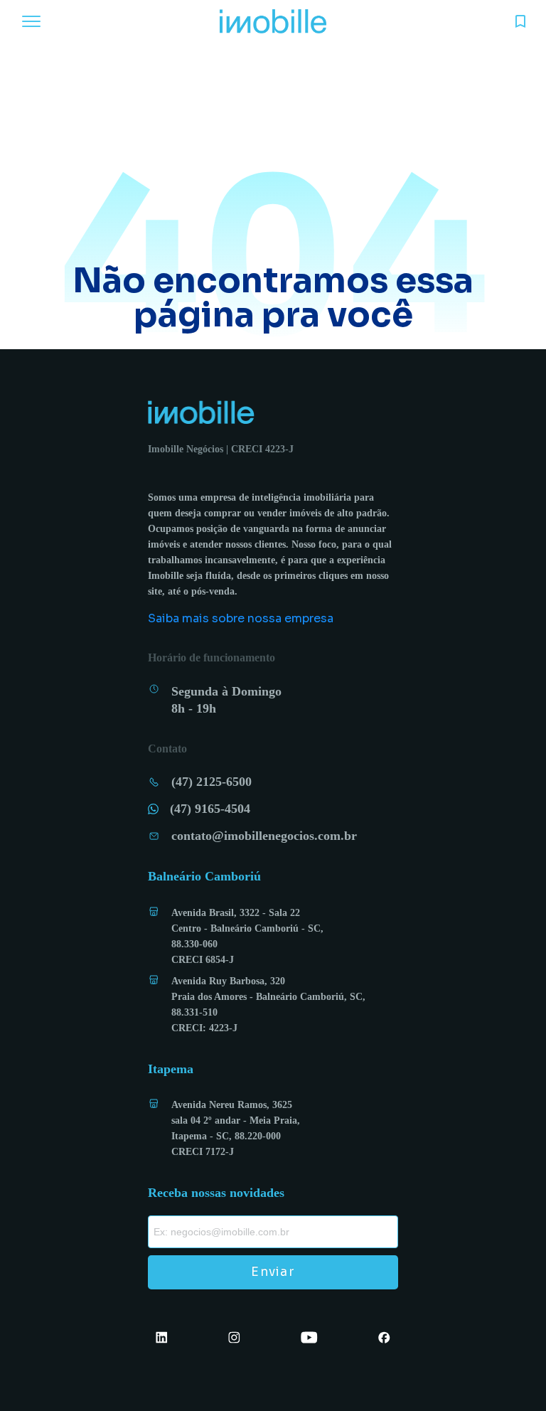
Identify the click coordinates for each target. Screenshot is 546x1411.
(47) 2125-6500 (211, 781)
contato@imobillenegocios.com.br (264, 836)
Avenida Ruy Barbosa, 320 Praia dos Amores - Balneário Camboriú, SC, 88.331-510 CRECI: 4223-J (268, 1004)
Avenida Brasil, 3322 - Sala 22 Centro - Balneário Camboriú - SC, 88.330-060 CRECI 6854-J (247, 936)
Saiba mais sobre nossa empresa (240, 618)
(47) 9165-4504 (210, 809)
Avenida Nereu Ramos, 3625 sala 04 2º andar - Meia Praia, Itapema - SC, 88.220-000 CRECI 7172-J (235, 1128)
